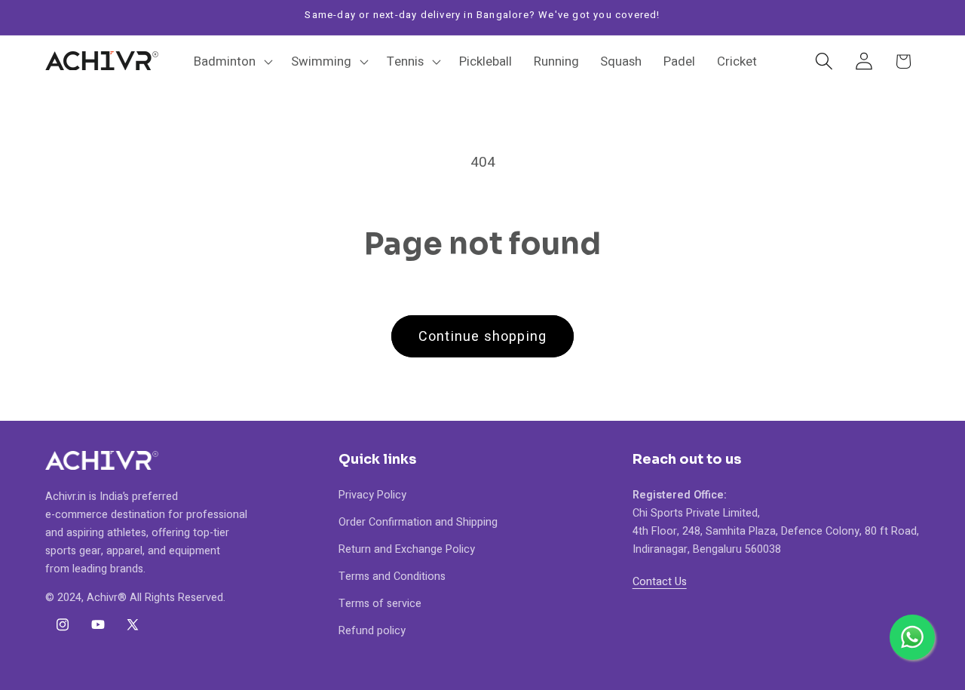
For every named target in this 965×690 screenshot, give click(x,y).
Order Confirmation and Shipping (418, 522)
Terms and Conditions (392, 576)
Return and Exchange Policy (407, 549)
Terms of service (380, 604)
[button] (231, 61)
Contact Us (660, 582)
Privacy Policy (372, 495)
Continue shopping (482, 337)
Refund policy (372, 631)
